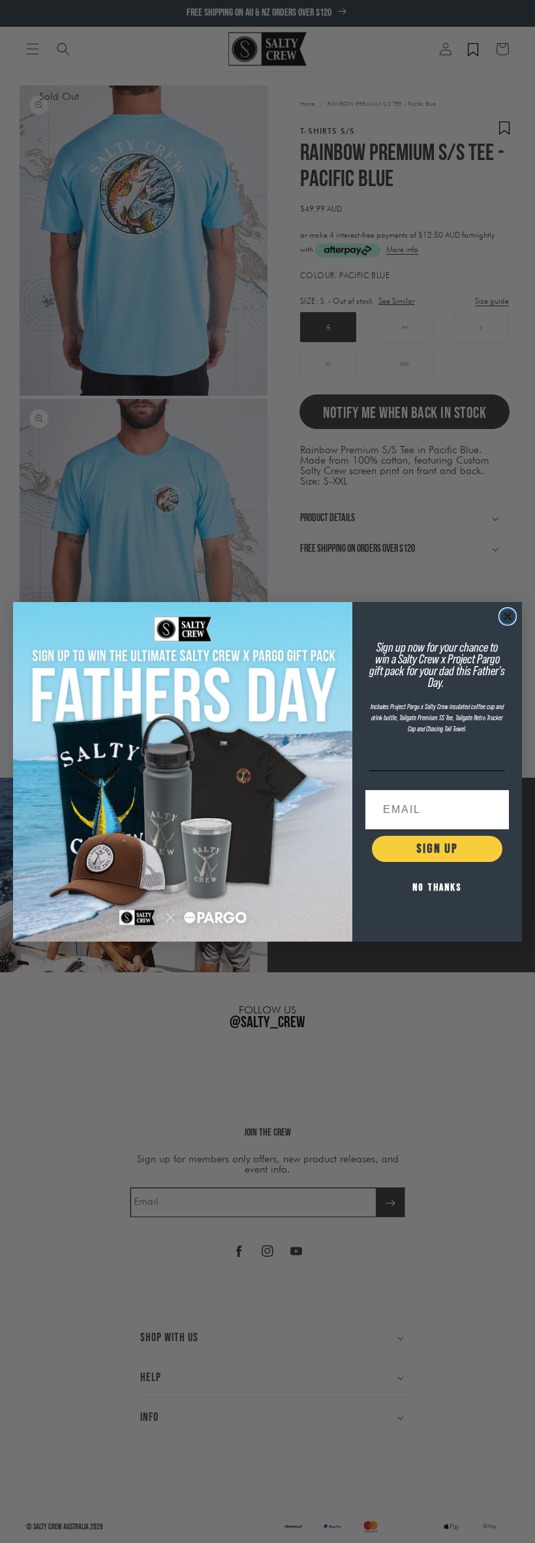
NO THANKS (437, 888)
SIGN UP (437, 849)
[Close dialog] (507, 616)
